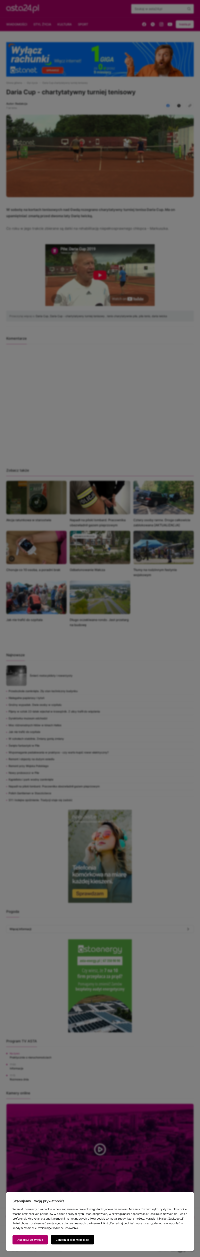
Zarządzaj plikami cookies (72, 1239)
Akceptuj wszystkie (30, 1239)
